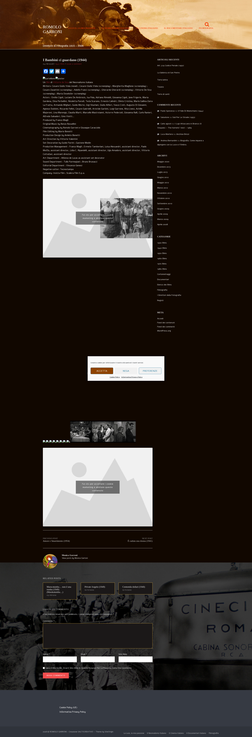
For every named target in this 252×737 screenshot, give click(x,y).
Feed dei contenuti (166, 322)
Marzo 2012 (162, 187)
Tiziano (160, 87)
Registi (160, 300)
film (48, 82)
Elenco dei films (164, 284)
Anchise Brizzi (182, 134)
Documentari (163, 279)
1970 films (162, 263)
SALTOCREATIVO (85, 731)
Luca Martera (167, 134)
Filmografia (206, 28)
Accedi (160, 318)
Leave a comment (74, 64)
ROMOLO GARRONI (52, 29)
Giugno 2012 (163, 177)
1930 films (162, 242)
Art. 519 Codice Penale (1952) (170, 65)
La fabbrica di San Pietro (168, 72)
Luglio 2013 (162, 172)
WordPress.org (164, 330)
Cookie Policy (115, 377)
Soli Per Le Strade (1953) (184, 117)
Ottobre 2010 (163, 198)
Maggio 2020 (163, 161)
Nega (126, 370)
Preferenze (150, 370)
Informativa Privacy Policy (131, 377)
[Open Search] (207, 25)
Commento (49, 621)
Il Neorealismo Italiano (116, 28)
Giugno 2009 (163, 208)
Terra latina (162, 79)
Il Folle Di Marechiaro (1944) (190, 111)
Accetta (102, 370)
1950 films (162, 253)
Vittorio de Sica (61, 82)
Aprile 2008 (162, 224)
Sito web (123, 654)
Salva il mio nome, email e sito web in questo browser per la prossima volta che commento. (89, 668)
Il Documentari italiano (178, 28)
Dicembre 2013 (164, 166)
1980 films (162, 269)
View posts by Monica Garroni (75, 558)
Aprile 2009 (162, 214)
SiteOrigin (109, 731)
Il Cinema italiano (147, 28)
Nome (46, 654)
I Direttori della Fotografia (169, 295)
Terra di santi (163, 94)
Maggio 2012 (163, 182)
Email (84, 654)
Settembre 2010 (164, 203)
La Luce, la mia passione (82, 28)
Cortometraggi (163, 274)
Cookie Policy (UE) (68, 707)
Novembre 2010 (164, 193)
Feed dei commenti (166, 326)
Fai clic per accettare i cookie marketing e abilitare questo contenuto (97, 218)
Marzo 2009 (162, 219)
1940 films (60, 64)
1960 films (162, 258)
